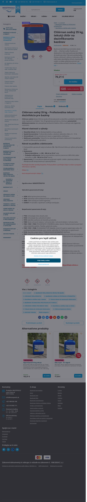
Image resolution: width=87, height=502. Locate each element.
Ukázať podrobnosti (43, 264)
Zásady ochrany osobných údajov (43, 256)
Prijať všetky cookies (43, 260)
